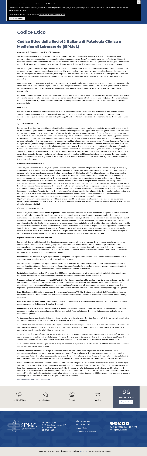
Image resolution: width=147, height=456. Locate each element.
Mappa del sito (81, 428)
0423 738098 (118, 427)
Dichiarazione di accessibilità (87, 431)
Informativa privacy (83, 421)
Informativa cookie (83, 424)
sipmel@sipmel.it (120, 430)
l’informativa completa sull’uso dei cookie (52, 14)
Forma (83, 451)
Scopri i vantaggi (126, 402)
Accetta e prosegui (17, 18)
